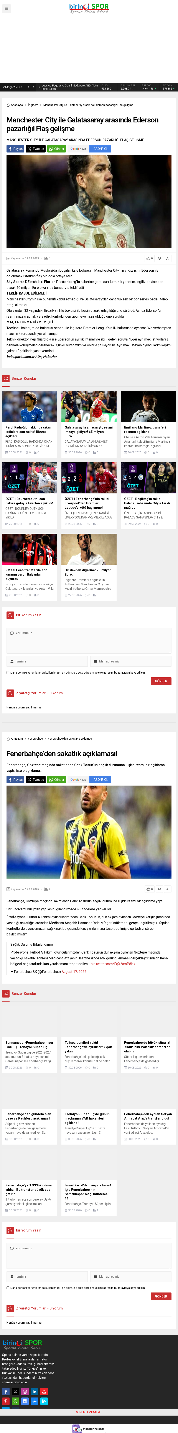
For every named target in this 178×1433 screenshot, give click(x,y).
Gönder (59, 150)
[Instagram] (25, 1392)
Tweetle (38, 150)
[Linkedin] (34, 1392)
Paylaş (18, 150)
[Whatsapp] (15, 1402)
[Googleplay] (44, 1402)
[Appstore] (34, 1402)
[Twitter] (15, 1392)
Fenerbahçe (35, 739)
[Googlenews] (25, 1402)
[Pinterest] (6, 1402)
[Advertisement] (89, 50)
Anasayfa (17, 106)
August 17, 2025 (74, 973)
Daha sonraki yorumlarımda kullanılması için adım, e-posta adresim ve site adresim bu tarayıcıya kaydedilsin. (77, 673)
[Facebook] (6, 1392)
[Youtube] (44, 1392)
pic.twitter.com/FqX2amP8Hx (113, 965)
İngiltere (33, 106)
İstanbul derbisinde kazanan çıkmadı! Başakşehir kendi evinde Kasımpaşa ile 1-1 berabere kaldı (68, 88)
